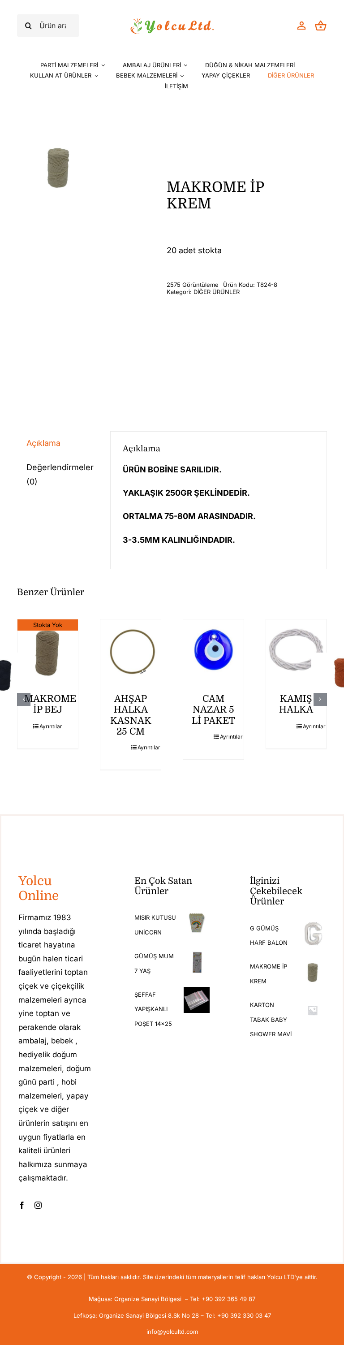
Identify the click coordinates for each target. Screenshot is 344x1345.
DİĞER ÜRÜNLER (217, 291)
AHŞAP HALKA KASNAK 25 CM (130, 715)
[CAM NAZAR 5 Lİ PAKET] (213, 649)
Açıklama (43, 443)
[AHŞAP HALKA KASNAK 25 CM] (130, 649)
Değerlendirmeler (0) (60, 474)
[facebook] (22, 1205)
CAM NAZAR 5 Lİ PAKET (213, 709)
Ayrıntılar (50, 726)
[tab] (57, 443)
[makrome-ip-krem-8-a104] (58, 166)
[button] (23, 699)
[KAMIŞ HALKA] (296, 649)
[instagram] (38, 1205)
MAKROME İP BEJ (50, 704)
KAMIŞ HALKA (296, 704)
